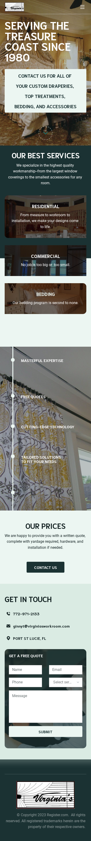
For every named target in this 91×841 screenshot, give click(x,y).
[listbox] (65, 682)
